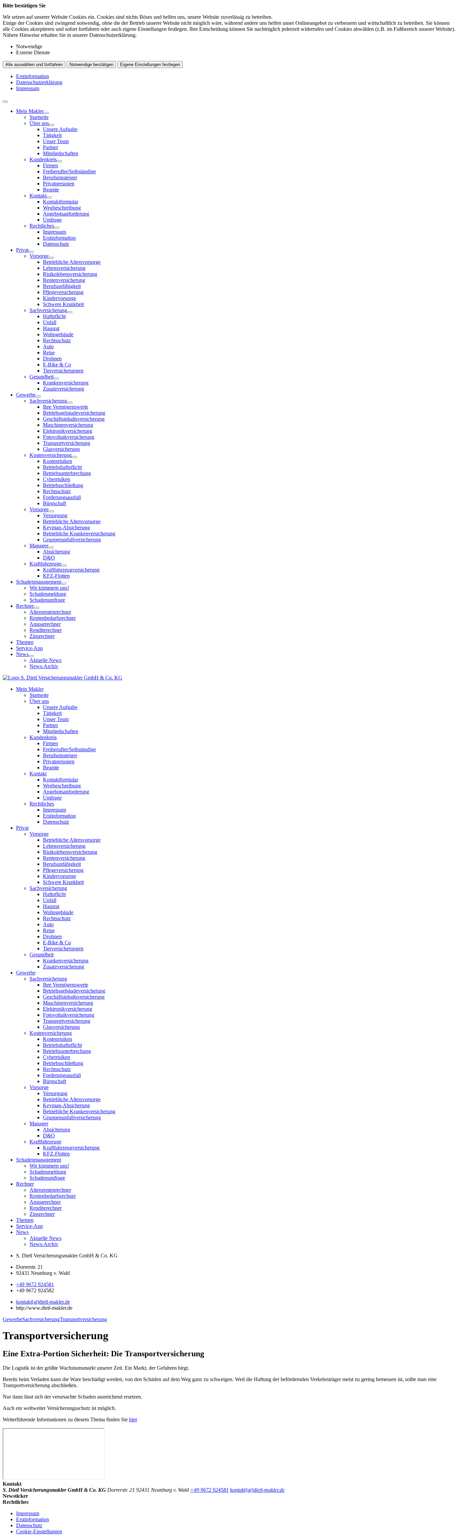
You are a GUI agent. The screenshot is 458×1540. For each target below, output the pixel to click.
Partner (50, 147)
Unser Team (56, 141)
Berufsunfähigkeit (62, 286)
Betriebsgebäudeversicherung (74, 413)
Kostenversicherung (51, 455)
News (22, 654)
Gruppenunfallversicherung (72, 539)
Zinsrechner (42, 636)
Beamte (51, 189)
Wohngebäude (58, 334)
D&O (49, 557)
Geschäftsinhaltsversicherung (74, 419)
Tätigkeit (52, 135)
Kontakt (38, 195)
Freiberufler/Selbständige (69, 171)
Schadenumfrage (47, 600)
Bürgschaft (54, 503)
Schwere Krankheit (63, 304)
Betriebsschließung (63, 485)
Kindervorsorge (59, 298)
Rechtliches (42, 226)
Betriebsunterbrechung (67, 473)
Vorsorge (39, 256)
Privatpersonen (58, 183)
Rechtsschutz (57, 340)
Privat (22, 250)
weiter (446, 1316)
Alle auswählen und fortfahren (34, 64)
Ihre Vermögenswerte (65, 407)
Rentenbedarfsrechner (53, 618)
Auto (48, 346)
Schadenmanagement (38, 582)
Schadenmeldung (48, 594)
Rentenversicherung (64, 280)
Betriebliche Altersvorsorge (72, 262)
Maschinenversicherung (68, 425)
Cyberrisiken (56, 479)
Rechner (25, 606)
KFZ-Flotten (56, 576)
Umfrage (52, 220)
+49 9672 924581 (35, 1284)
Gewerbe (26, 395)
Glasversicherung (61, 449)
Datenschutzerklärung (39, 82)
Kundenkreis (43, 159)
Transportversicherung (66, 443)
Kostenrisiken (57, 461)
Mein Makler (30, 111)
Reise (49, 352)
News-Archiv (44, 666)
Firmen (50, 165)
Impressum (27, 88)
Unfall (49, 322)
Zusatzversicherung (63, 389)
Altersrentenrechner (50, 612)
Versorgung (55, 515)
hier (133, 1419)
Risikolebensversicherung (70, 274)
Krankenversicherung (66, 383)
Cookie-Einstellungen (39, 1531)
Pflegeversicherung (63, 292)
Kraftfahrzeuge (45, 564)
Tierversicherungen (63, 370)
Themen (25, 642)
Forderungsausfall (62, 497)
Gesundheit (42, 376)
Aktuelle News (45, 660)
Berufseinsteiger (60, 177)
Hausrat (51, 328)
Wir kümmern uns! (49, 588)
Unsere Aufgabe (60, 129)
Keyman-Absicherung (66, 527)
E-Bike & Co (57, 364)
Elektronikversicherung (67, 431)
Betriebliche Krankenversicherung (79, 533)
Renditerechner (46, 630)
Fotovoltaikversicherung (68, 437)
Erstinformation (32, 76)
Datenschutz (56, 244)
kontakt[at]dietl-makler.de (43, 1302)
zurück (11, 1316)
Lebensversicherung (64, 268)
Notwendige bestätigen (91, 64)
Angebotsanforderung (66, 214)
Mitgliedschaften (60, 153)
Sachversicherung (48, 310)
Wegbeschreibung (62, 208)
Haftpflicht (54, 316)
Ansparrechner (45, 624)
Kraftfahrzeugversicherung (71, 570)
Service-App (29, 648)
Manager (39, 545)
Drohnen (52, 358)
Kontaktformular (60, 201)
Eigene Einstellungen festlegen (150, 64)
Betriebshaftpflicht (62, 467)
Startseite (39, 117)
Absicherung (56, 551)
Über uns (39, 123)
